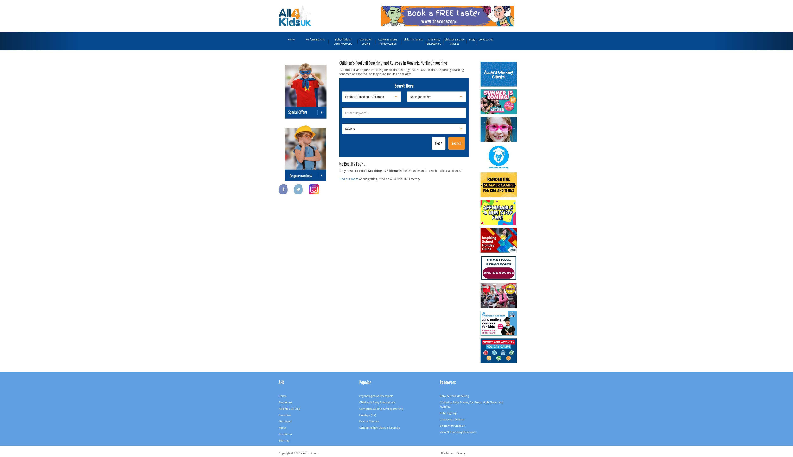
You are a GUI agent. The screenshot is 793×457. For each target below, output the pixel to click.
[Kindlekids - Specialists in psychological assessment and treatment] (499, 267)
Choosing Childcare (452, 419)
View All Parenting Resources (458, 432)
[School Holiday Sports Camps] (499, 240)
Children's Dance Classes (455, 41)
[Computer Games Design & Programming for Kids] (499, 157)
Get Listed (285, 421)
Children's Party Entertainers (377, 402)
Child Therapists (413, 39)
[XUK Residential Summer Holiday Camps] (499, 184)
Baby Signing (448, 413)
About (282, 428)
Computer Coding (366, 41)
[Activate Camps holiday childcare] (499, 350)
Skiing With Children (452, 425)
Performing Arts (315, 39)
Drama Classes (369, 421)
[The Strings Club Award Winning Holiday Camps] (499, 295)
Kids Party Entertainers (434, 41)
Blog (472, 39)
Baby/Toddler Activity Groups (343, 41)
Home (291, 39)
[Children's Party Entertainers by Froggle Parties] (499, 129)
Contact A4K (485, 39)
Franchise (285, 415)
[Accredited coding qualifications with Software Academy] (499, 323)
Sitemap (284, 440)
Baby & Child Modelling (454, 396)
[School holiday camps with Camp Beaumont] (499, 74)
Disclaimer (285, 434)
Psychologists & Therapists (376, 396)
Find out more (348, 179)
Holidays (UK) (367, 415)
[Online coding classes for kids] (447, 16)
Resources (285, 402)
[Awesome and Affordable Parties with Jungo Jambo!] (499, 212)
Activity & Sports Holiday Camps (388, 41)
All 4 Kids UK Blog (289, 409)
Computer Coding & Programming (381, 409)
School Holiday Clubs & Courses (379, 428)
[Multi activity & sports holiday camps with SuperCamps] (499, 101)
